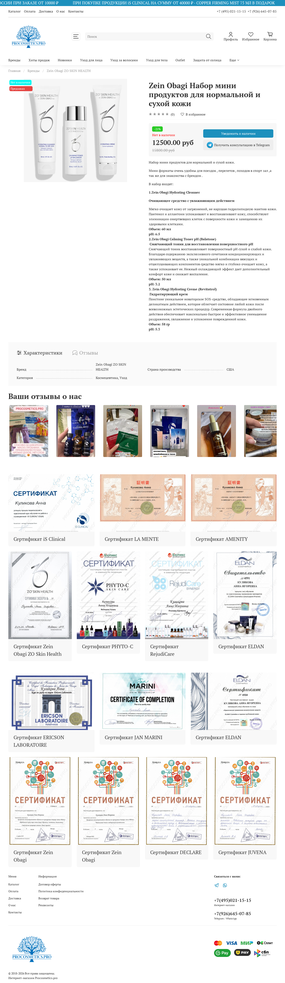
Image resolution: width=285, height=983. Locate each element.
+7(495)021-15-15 (232, 900)
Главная (14, 70)
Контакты (75, 11)
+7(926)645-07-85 (232, 913)
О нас (60, 11)
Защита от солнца (207, 60)
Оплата (29, 11)
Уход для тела (157, 60)
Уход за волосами (124, 60)
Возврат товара (48, 898)
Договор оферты (49, 884)
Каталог (14, 11)
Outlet (180, 60)
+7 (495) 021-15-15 (231, 11)
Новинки (65, 60)
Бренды (14, 60)
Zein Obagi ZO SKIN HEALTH (69, 70)
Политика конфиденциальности (61, 891)
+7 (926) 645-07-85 (262, 11)
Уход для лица (91, 60)
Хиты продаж (39, 60)
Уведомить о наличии (238, 133)
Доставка (46, 11)
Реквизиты (45, 905)
